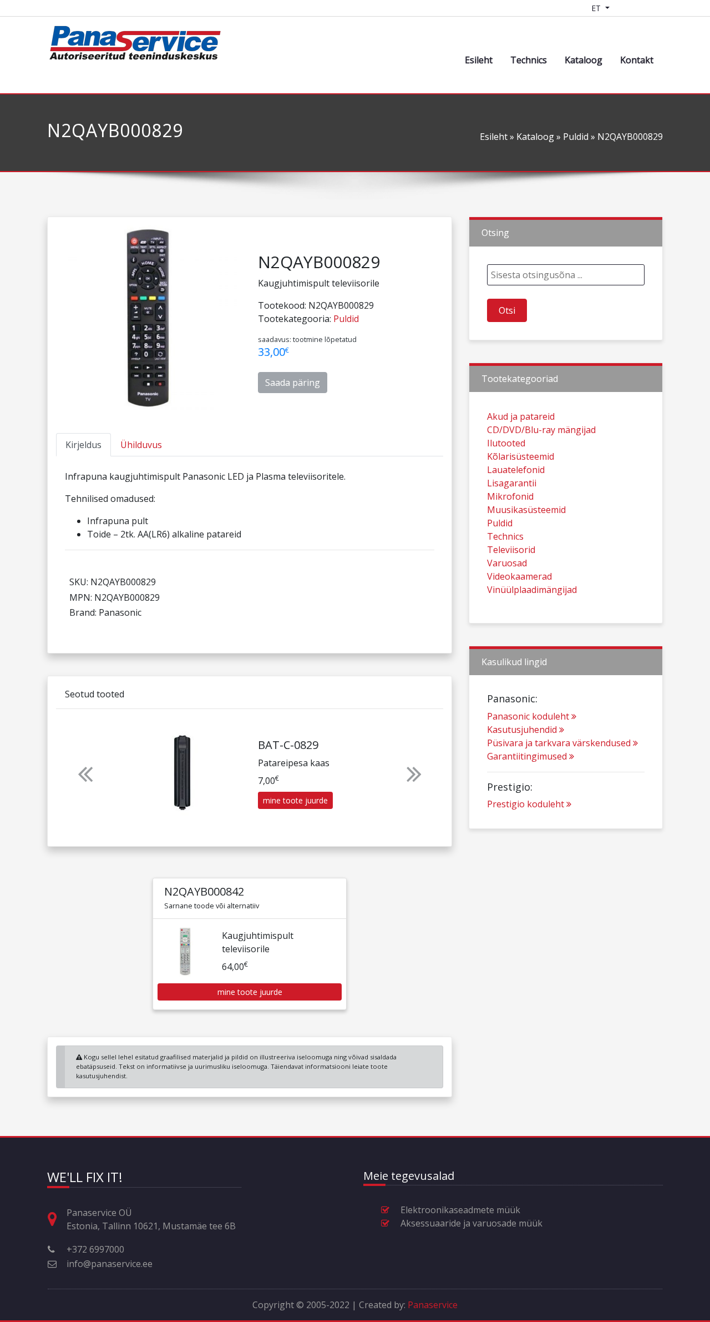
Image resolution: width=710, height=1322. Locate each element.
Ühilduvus (141, 445)
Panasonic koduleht (528, 716)
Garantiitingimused (527, 756)
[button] (85, 773)
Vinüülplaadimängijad (532, 590)
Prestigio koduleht (525, 804)
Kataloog (583, 60)
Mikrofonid (510, 496)
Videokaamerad (519, 576)
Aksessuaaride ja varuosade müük (471, 1223)
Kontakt (636, 60)
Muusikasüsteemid (526, 510)
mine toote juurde (295, 800)
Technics (528, 60)
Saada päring (292, 382)
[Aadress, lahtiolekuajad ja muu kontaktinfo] (56, 1220)
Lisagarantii (511, 483)
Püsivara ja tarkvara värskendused (559, 743)
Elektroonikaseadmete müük (460, 1210)
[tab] (83, 444)
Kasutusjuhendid (522, 729)
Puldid (576, 136)
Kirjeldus (83, 445)
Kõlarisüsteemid (520, 456)
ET (597, 8)
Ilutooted (506, 443)
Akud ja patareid (521, 416)
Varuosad (507, 563)
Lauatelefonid (516, 470)
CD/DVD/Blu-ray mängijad (541, 430)
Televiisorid (511, 550)
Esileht (479, 60)
